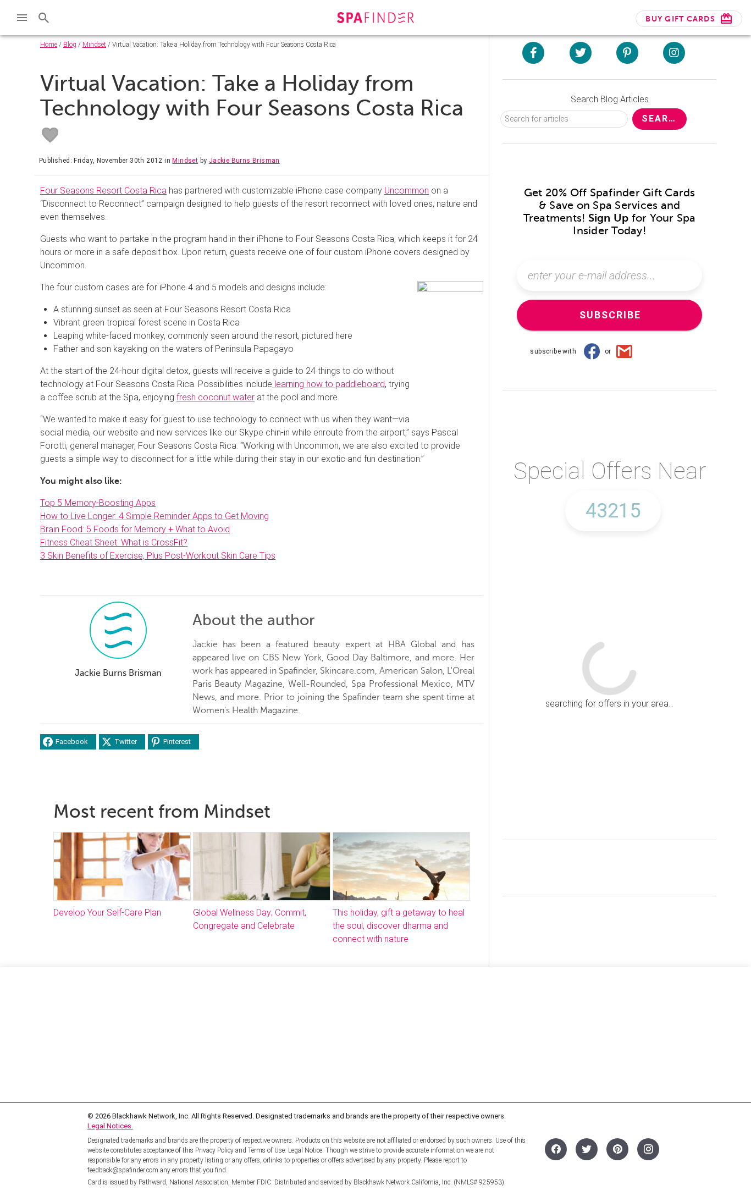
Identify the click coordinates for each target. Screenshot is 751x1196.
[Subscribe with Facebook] (592, 351)
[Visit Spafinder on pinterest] (627, 53)
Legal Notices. (110, 1126)
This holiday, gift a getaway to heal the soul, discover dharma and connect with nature (399, 925)
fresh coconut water (215, 397)
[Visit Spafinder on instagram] (674, 53)
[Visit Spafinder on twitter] (581, 53)
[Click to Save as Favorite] (50, 135)
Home (48, 44)
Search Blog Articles (610, 99)
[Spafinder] (375, 19)
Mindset (94, 44)
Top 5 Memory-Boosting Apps (98, 503)
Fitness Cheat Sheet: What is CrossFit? (113, 542)
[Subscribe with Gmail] (625, 351)
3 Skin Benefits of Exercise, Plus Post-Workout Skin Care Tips (157, 555)
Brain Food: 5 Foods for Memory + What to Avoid (135, 529)
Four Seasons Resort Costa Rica (103, 190)
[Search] (44, 17)
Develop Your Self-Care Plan (108, 912)
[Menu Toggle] (22, 17)
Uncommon (406, 190)
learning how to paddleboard (328, 384)
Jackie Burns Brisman (244, 160)
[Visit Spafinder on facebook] (533, 53)
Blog (69, 44)
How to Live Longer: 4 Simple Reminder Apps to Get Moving (154, 516)
